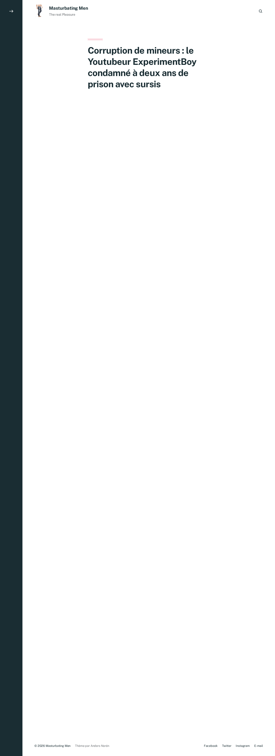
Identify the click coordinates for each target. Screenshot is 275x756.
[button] (11, 378)
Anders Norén (100, 746)
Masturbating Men (68, 8)
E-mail (258, 746)
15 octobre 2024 (111, 609)
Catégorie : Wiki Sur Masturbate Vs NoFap (133, 613)
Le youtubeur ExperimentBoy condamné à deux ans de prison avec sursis (148, 573)
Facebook (211, 746)
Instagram (243, 746)
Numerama (135, 446)
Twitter (226, 746)
